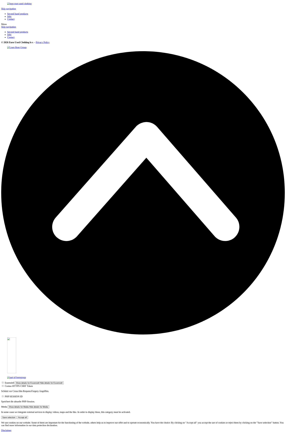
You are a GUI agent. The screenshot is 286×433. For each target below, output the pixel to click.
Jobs (9, 16)
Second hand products (17, 13)
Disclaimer (6, 430)
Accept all (22, 417)
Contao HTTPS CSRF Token (19, 386)
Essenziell (9, 383)
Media (4, 406)
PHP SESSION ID (14, 396)
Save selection (8, 417)
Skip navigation (8, 8)
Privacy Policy (42, 42)
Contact (10, 19)
